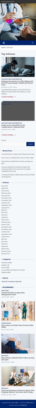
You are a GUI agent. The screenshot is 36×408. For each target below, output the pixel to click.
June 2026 (4, 186)
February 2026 (6, 193)
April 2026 (4, 188)
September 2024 (6, 234)
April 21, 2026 (5, 329)
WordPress (24, 405)
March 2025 (5, 220)
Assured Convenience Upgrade (11, 281)
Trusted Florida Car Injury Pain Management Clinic (17, 154)
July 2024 (4, 239)
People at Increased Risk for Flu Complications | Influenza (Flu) (13, 126)
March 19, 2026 (5, 362)
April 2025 (4, 217)
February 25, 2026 (6, 394)
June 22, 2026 (5, 297)
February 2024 (6, 251)
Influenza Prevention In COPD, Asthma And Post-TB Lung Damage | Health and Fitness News (17, 83)
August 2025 (5, 208)
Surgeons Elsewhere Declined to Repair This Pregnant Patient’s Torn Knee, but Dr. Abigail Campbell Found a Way (15, 169)
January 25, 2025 (6, 129)
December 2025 (6, 198)
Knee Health (5, 267)
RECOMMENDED (8, 287)
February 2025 (6, 222)
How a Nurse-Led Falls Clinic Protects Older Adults (17, 158)
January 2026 (5, 195)
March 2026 (5, 191)
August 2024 (5, 236)
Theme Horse (29, 402)
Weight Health (5, 272)
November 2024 (6, 229)
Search (3, 140)
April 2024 (4, 246)
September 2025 (6, 205)
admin (15, 87)
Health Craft (5, 265)
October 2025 (5, 203)
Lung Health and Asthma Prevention (11, 79)
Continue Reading (7, 97)
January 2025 (5, 224)
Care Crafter (15, 402)
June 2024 (4, 241)
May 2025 (4, 215)
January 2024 (5, 253)
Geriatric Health (6, 262)
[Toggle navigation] (3, 42)
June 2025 (4, 212)
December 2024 (6, 227)
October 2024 (5, 232)
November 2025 (6, 200)
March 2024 (5, 249)
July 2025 (4, 210)
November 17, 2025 (6, 87)
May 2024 (4, 244)
